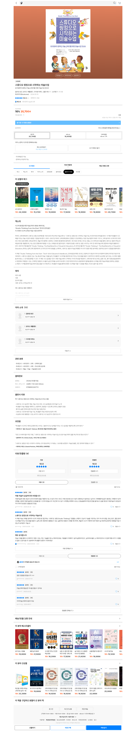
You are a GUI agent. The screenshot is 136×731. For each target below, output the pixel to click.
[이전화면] (16, 3)
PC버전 (68, 720)
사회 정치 (26, 364)
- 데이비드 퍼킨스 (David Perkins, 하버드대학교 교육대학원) (32, 446)
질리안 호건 (18, 92)
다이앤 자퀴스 (38, 92)
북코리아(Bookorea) (22, 94)
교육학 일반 (38, 364)
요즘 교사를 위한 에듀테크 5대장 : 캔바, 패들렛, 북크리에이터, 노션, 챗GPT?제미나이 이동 (66, 645)
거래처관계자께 (82, 720)
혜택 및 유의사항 (41, 475)
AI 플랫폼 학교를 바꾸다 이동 (96, 643)
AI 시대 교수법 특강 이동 (36, 681)
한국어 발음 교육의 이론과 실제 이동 (96, 681)
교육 (31, 364)
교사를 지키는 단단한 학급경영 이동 (51, 644)
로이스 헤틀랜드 (28, 92)
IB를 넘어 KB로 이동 (36, 643)
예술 (24, 369)
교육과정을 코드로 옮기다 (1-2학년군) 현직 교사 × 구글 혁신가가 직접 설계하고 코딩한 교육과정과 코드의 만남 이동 (51, 681)
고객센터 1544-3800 (47, 713)
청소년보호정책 (61, 720)
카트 (119, 3)
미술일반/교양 (36, 369)
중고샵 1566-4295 (72, 713)
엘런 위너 (46, 92)
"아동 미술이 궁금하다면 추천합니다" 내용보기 (68, 499)
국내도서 (18, 364)
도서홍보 (90, 720)
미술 (28, 369)
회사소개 (74, 720)
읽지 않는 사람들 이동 (21, 643)
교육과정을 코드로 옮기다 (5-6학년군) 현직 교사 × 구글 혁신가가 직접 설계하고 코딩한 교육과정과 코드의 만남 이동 (81, 681)
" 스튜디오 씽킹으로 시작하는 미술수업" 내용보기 (68, 519)
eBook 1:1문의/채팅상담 (86, 713)
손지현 (54, 92)
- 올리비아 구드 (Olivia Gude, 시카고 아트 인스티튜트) (30, 438)
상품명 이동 (21, 201)
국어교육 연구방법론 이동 (111, 681)
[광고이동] (114, 3)
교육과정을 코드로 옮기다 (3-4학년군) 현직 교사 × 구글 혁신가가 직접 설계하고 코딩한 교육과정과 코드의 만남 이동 (66, 681)
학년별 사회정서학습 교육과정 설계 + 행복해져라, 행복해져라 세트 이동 (21, 684)
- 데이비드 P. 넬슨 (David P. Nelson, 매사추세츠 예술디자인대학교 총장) (36, 429)
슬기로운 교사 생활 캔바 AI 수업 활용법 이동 (81, 644)
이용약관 (42, 720)
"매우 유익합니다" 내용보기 (68, 537)
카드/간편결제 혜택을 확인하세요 (108, 128)
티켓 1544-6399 (60, 713)
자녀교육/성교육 (40, 366)
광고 (95, 720)
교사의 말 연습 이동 (111, 643)
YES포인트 (18, 115)
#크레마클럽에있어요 (22, 184)
